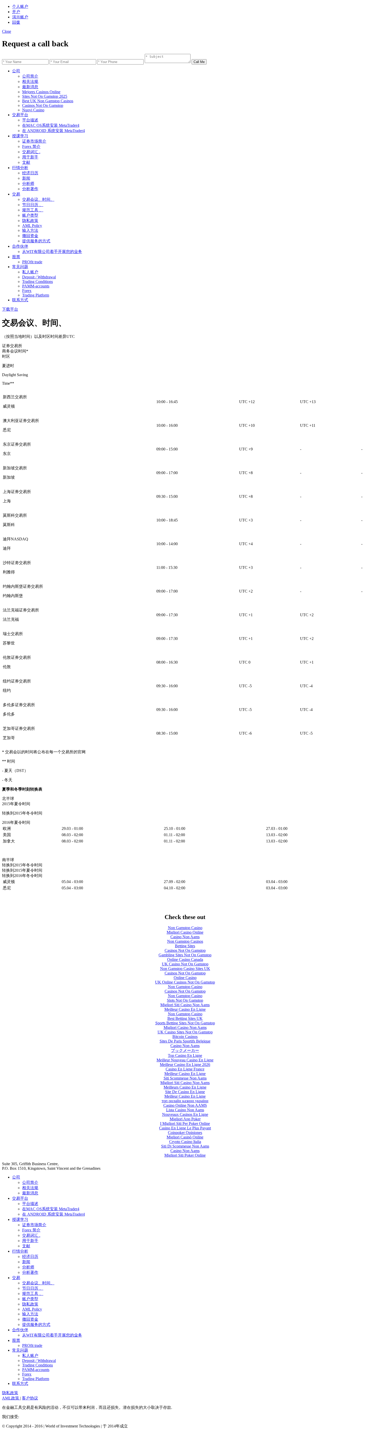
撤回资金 (30, 236)
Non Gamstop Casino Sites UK (185, 968)
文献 (26, 162)
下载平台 (10, 309)
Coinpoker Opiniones (185, 1132)
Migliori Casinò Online (185, 1137)
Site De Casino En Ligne (185, 1092)
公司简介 (30, 76)
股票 (16, 257)
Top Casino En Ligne (185, 1055)
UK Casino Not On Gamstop (185, 964)
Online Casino (185, 977)
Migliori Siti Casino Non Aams (185, 1005)
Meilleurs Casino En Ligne (185, 1087)
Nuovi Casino (33, 110)
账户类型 (30, 215)
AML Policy (32, 225)
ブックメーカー (185, 1050)
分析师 (28, 183)
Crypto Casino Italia (185, 1141)
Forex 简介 (31, 146)
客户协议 (30, 1398)
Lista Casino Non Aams (185, 1110)
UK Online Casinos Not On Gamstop (185, 982)
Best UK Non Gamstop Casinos (47, 101)
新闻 (26, 178)
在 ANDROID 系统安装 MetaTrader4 (53, 130)
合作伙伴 (20, 246)
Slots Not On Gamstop (185, 1000)
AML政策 (11, 1398)
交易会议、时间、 (38, 199)
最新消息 (30, 87)
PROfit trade (32, 262)
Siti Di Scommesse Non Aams (185, 1146)
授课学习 (20, 136)
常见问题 (20, 267)
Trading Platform (35, 295)
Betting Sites (185, 946)
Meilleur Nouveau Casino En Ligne (185, 1060)
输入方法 (30, 230)
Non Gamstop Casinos (185, 941)
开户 (16, 12)
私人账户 (30, 272)
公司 (16, 71)
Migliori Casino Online (185, 932)
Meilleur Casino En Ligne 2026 (185, 1064)
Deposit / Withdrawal (39, 277)
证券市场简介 (34, 141)
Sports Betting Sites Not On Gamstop (185, 1023)
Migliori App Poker (185, 1119)
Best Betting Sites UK (185, 1018)
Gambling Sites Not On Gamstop (185, 955)
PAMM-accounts (35, 286)
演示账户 (20, 17)
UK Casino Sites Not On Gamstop (185, 1032)
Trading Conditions (37, 281)
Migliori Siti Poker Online (185, 1155)
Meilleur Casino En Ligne (185, 1009)
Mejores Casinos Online (41, 92)
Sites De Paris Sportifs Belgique (185, 1041)
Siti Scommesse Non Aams (185, 1078)
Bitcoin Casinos (185, 1036)
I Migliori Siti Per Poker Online (185, 1123)
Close (6, 31)
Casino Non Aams (185, 937)
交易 (16, 194)
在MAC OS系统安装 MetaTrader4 (50, 125)
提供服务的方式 (36, 241)
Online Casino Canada (185, 959)
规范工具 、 (32, 210)
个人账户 (20, 6)
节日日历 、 (32, 205)
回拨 (16, 22)
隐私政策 (30, 220)
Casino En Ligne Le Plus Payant (185, 1128)
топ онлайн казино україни (185, 1101)
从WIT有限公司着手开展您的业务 (52, 251)
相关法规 (30, 81)
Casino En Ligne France (185, 1069)
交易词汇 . (31, 152)
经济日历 (30, 173)
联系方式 (20, 300)
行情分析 (20, 168)
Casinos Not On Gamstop (42, 105)
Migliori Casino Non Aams (185, 1027)
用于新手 (30, 157)
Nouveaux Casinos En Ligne (185, 1114)
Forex (26, 290)
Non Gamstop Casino (185, 928)
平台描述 (30, 120)
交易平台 (20, 115)
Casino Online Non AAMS (185, 1105)
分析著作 (30, 189)
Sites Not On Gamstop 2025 (44, 96)
